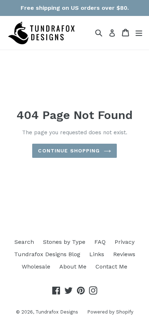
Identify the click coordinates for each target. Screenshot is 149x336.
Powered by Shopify (110, 312)
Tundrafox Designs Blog (47, 254)
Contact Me (111, 266)
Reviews (124, 254)
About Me (72, 266)
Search (24, 241)
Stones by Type (64, 241)
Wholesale (36, 266)
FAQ (100, 241)
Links (96, 254)
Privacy (125, 241)
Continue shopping (69, 150)
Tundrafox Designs (56, 312)
